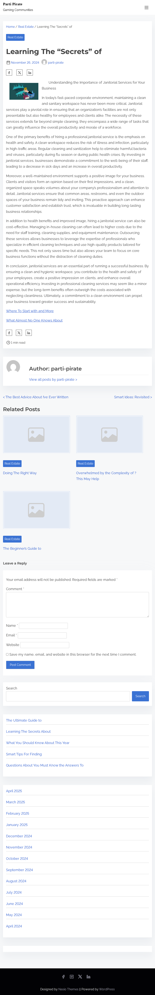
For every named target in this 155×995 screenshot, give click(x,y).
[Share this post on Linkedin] (30, 72)
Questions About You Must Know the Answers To (45, 765)
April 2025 (14, 791)
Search (11, 688)
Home (10, 27)
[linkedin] (88, 978)
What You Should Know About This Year (37, 743)
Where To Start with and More (30, 311)
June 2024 (14, 904)
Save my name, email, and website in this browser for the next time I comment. (72, 654)
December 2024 (19, 836)
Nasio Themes (68, 989)
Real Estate (26, 27)
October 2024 (17, 859)
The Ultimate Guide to (24, 720)
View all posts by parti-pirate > (53, 379)
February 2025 (17, 813)
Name (12, 626)
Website (12, 645)
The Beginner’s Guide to (22, 548)
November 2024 (19, 847)
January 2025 (17, 825)
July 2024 (14, 892)
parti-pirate (56, 62)
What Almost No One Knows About (34, 320)
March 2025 (15, 802)
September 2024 (19, 870)
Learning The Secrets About (28, 731)
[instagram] (72, 978)
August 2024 (16, 881)
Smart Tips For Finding (24, 754)
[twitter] (19, 72)
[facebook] (9, 72)
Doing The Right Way (20, 473)
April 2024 (14, 926)
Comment (15, 589)
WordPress (107, 989)
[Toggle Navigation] (146, 7)
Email (11, 635)
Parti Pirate (12, 4)
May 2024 (14, 915)
